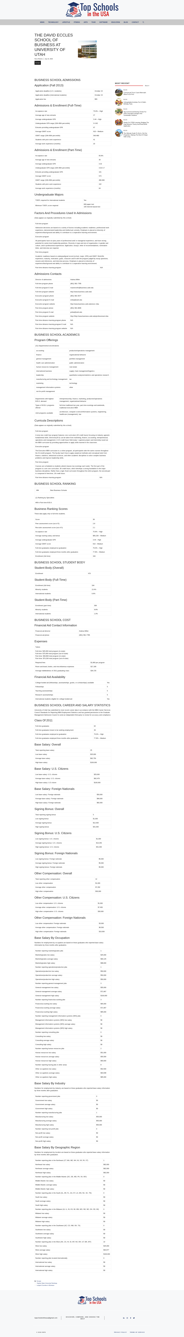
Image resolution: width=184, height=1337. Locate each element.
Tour (93, 22)
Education (115, 22)
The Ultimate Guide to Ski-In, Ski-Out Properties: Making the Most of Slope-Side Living (136, 134)
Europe (37, 63)
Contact (135, 22)
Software (103, 22)
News (42, 22)
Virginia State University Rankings (47, 1283)
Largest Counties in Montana (45, 1285)
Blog (126, 22)
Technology (53, 22)
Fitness (77, 22)
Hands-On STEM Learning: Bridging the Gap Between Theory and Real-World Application (136, 124)
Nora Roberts (38, 59)
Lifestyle (66, 22)
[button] (143, 22)
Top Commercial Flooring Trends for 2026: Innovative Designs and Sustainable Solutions (135, 113)
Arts (86, 22)
